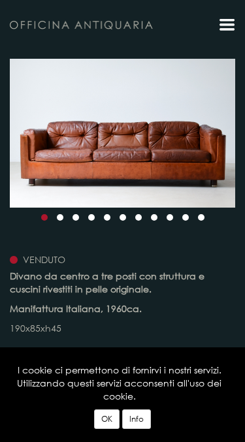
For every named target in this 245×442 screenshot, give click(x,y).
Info (136, 418)
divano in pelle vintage (82, 25)
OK (106, 418)
